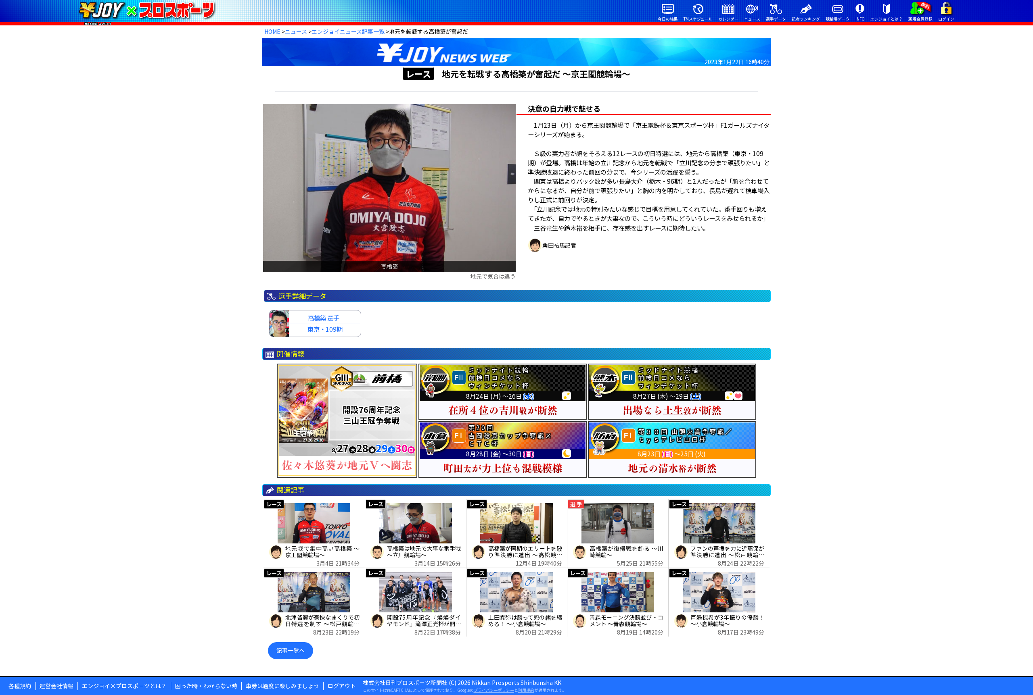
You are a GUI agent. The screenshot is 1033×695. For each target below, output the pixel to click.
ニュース (296, 31)
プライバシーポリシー (494, 690)
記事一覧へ (290, 650)
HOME (272, 31)
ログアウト (342, 686)
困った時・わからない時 (206, 686)
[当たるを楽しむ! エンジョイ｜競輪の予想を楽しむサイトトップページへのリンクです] (146, 10)
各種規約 (19, 686)
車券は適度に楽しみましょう (282, 686)
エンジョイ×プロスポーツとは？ (124, 686)
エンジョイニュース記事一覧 (348, 31)
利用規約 (526, 690)
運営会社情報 (56, 686)
